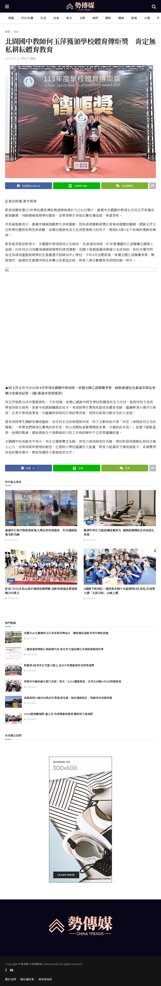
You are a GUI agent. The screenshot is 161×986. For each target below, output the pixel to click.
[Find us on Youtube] (11, 970)
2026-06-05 (31, 638)
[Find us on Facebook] (6, 970)
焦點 (11, 18)
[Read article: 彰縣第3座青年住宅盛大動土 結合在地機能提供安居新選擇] (13, 669)
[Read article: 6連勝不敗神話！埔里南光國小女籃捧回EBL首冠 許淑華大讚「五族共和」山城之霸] (120, 567)
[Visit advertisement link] (80, 819)
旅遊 (134, 18)
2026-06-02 (31, 686)
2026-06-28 (31, 654)
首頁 (7, 31)
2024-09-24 (12, 58)
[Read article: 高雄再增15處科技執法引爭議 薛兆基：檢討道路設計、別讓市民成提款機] (13, 702)
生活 (43, 18)
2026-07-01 (12, 598)
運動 (15, 31)
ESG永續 (27, 18)
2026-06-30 (91, 598)
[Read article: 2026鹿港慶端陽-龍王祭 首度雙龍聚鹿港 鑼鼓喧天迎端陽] (13, 718)
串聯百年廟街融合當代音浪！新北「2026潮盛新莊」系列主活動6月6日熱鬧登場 (72, 681)
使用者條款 (45, 979)
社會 (56, 18)
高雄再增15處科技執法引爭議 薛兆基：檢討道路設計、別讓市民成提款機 (68, 698)
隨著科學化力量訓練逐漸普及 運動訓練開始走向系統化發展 (119, 532)
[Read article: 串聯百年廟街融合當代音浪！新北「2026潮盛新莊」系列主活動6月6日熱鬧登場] (13, 685)
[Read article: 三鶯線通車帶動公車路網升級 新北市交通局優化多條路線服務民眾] (13, 653)
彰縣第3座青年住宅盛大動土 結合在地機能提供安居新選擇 (59, 665)
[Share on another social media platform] (152, 185)
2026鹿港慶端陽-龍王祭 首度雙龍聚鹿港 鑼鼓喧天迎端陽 (58, 714)
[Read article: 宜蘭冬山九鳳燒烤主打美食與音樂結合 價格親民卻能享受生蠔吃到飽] (13, 637)
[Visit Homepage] (80, 6)
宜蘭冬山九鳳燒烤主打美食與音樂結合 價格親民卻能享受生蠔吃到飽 (66, 633)
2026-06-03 (31, 702)
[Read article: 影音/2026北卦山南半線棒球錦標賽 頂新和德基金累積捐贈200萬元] (41, 567)
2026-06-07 (31, 719)
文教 (82, 18)
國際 (108, 18)
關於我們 (10, 979)
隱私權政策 (27, 979)
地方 (69, 18)
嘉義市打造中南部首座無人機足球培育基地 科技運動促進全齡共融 (41, 532)
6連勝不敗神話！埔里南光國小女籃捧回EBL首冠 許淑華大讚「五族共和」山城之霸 (119, 590)
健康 (121, 18)
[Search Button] (154, 6)
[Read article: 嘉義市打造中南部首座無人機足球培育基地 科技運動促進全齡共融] (41, 508)
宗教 (147, 18)
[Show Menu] (7, 6)
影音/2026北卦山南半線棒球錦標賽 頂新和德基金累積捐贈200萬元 (41, 590)
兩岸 (95, 18)
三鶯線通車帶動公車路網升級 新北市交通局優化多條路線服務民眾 (64, 649)
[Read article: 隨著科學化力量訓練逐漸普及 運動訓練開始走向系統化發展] (120, 508)
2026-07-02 (12, 539)
